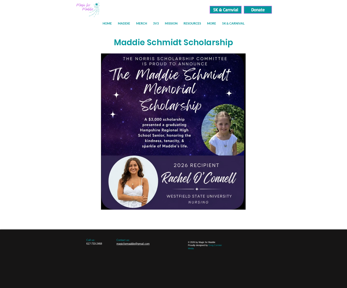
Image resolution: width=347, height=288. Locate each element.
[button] (192, 23)
